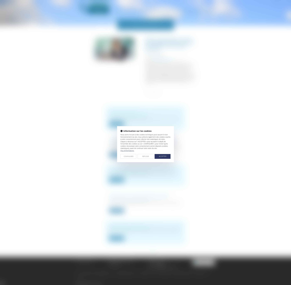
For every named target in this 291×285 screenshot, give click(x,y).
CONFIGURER (128, 156)
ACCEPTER (162, 156)
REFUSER (145, 156)
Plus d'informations (127, 150)
